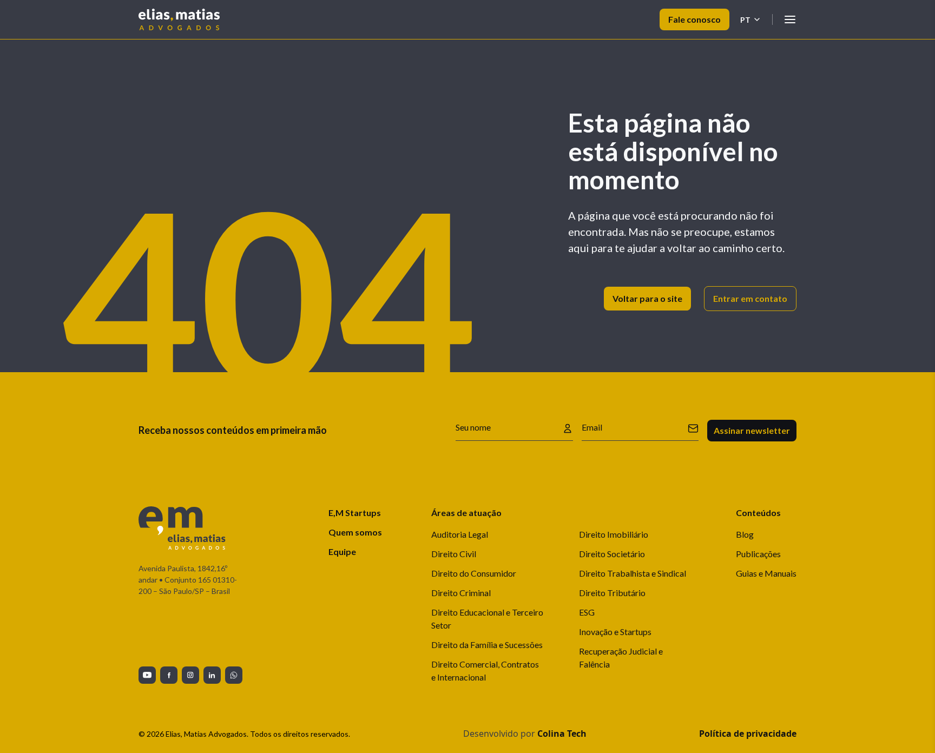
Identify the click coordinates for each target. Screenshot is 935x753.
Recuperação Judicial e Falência (621, 657)
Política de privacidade (747, 733)
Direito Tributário (612, 592)
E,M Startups (354, 512)
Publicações (758, 554)
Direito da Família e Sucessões (487, 644)
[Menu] (789, 19)
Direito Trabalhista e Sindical (632, 573)
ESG (587, 612)
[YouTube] (147, 675)
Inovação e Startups (615, 631)
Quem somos (355, 532)
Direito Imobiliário (613, 534)
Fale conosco (694, 19)
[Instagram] (190, 675)
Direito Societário (612, 554)
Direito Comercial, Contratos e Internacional (485, 670)
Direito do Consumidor (473, 573)
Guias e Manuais (766, 573)
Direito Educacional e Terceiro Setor (487, 618)
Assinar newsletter (752, 430)
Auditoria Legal (459, 534)
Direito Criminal (461, 592)
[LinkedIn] (212, 675)
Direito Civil (453, 554)
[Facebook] (168, 675)
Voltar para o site (647, 298)
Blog (745, 534)
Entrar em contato (750, 298)
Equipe (342, 551)
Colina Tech (562, 733)
